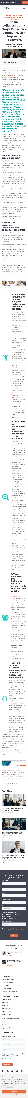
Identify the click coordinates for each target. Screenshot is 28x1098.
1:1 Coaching (5, 985)
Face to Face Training (8, 979)
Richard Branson (11, 75)
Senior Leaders (6, 1005)
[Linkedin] (3, 1071)
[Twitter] (17, 1071)
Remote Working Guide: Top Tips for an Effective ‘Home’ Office (15, 962)
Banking (4, 1022)
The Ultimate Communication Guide (15, 952)
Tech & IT (4, 1025)
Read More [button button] (10, 965)
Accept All (14, 1091)
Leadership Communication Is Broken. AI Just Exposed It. (12, 809)
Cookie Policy (9, 1087)
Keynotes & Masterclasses (9, 991)
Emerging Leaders (7, 999)
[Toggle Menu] (24, 8)
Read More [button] (10, 955)
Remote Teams (6, 1011)
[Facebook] (7, 1071)
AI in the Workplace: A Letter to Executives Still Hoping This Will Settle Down (13, 857)
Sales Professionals (7, 1008)
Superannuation (6, 1028)
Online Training (6, 988)
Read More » (5, 814)
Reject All (14, 1095)
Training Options (8, 976)
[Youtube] (12, 1071)
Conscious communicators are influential (16, 596)
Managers (5, 1002)
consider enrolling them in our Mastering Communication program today (13, 752)
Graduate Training (7, 1014)
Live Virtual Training (7, 982)
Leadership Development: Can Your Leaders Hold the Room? (12, 833)
